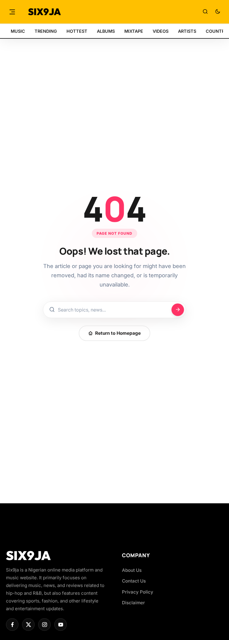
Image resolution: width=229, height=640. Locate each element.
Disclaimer (133, 602)
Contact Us (134, 581)
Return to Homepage (118, 333)
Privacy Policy (137, 592)
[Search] (205, 12)
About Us (132, 570)
